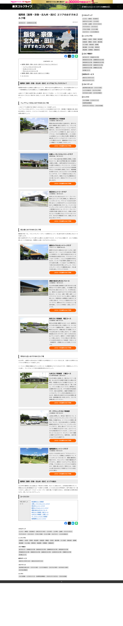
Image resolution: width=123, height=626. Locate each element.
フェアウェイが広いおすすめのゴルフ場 (32, 66)
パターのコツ (31, 534)
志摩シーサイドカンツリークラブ (41, 504)
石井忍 (51, 540)
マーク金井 (63, 540)
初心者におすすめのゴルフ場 (29, 69)
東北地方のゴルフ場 (41, 549)
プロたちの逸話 (62, 576)
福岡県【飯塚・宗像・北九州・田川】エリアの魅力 (35, 73)
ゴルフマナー (55, 534)
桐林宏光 (33, 543)
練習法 (26, 531)
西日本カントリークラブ (38, 506)
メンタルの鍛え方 (63, 534)
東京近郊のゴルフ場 (63, 549)
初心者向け (32, 531)
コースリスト (25, 76)
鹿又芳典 (57, 540)
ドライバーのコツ (68, 531)
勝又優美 (21, 543)
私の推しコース (22, 554)
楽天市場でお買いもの (24, 567)
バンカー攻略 (47, 534)
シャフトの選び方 (43, 567)
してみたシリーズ (31, 576)
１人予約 (56, 531)
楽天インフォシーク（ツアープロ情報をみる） (97, 7)
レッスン (21, 531)
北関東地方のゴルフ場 (52, 549)
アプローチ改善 (38, 534)
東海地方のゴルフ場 (35, 552)
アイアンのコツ (22, 534)
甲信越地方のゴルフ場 (24, 552)
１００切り (49, 531)
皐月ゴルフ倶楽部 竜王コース (40, 512)
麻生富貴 (39, 543)
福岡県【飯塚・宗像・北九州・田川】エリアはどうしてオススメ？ (40, 64)
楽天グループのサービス (24, 561)
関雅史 (47, 540)
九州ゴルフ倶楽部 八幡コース (40, 514)
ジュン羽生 (27, 543)
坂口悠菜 (36, 540)
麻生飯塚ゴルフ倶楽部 (38, 501)
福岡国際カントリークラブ (39, 518)
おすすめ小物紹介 (23, 570)
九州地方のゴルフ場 (31, 22)
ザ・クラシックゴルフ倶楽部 (39, 516)
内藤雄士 (21, 540)
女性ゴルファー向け (40, 531)
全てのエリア (22, 22)
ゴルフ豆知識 (22, 576)
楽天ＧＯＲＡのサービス (37, 561)
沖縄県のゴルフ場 (67, 552)
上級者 (60, 531)
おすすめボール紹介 (63, 567)
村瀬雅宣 (45, 543)
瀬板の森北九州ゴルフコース (39, 510)
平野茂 (31, 540)
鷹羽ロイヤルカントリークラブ (40, 508)
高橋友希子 (51, 543)
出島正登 (42, 540)
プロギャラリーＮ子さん (52, 576)
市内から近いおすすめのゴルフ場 (30, 71)
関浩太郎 (69, 540)
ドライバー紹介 (34, 567)
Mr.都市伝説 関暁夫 (40, 576)
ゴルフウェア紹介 (53, 567)
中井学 (26, 540)
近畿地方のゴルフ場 (45, 552)
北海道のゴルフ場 (31, 549)
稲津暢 (74, 540)
